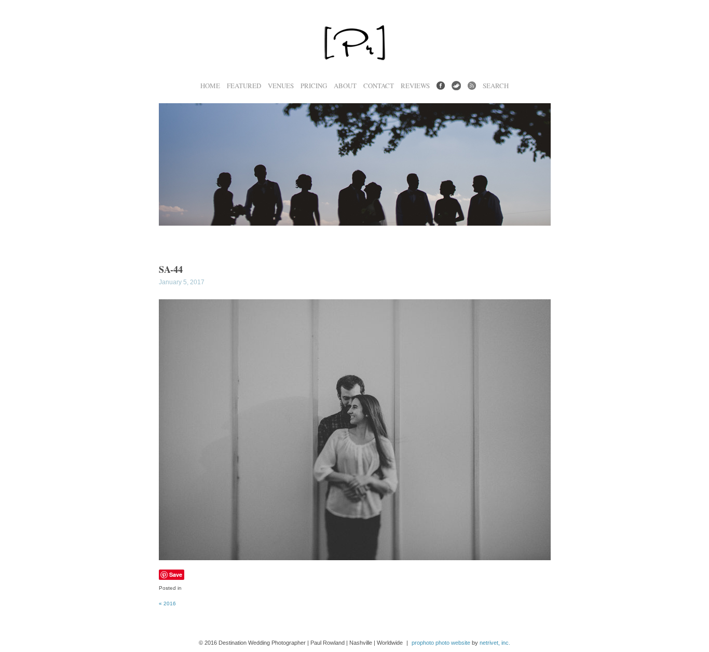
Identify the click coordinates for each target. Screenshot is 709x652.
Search (496, 85)
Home (210, 85)
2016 (167, 603)
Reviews (415, 85)
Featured (244, 85)
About (345, 85)
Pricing (314, 85)
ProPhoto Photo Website (441, 643)
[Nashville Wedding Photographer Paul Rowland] (354, 76)
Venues (281, 85)
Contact (378, 85)
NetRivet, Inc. (495, 643)
